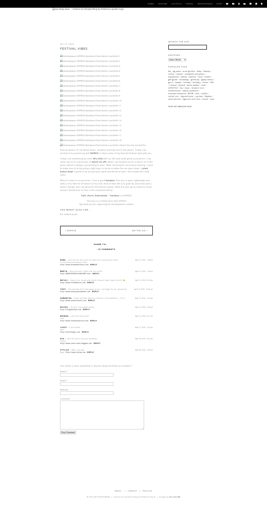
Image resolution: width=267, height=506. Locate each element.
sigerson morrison (191, 99)
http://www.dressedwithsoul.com (74, 265)
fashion (192, 77)
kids (204, 85)
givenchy (195, 79)
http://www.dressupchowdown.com (75, 291)
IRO (212, 82)
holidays (197, 82)
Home (151, 4)
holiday (187, 82)
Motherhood (205, 4)
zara (212, 99)
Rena (63, 260)
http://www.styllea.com (76, 352)
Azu (62, 339)
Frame (208, 77)
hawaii (178, 82)
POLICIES (147, 491)
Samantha (66, 298)
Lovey (63, 327)
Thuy (63, 289)
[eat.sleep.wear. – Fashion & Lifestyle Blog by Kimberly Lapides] (88, 9)
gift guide (173, 79)
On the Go (140, 230)
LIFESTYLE (173, 88)
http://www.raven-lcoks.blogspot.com (76, 343)
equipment (173, 77)
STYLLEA (64, 350)
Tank (83, 195)
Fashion (162, 4)
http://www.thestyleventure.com (74, 321)
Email (63, 380)
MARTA (63, 271)
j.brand (173, 85)
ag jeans (177, 71)
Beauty (207, 71)
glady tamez (207, 79)
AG (169, 71)
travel (205, 99)
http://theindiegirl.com (70, 332)
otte (197, 93)
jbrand (182, 85)
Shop (219, 4)
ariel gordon (189, 71)
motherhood (174, 90)
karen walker (193, 85)
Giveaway (184, 79)
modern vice (198, 88)
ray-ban (199, 96)
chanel (179, 74)
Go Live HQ (174, 497)
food (200, 77)
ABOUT (118, 491)
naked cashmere (190, 90)
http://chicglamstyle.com (70, 309)
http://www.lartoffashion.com (73, 282)
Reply (93, 265)
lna (181, 88)
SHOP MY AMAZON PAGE (180, 106)
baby (199, 71)
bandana (114, 195)
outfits (204, 93)
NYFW (190, 93)
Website (64, 389)
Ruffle (70, 230)
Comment (65, 399)
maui (187, 88)
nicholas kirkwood (177, 93)
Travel (190, 4)
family (184, 77)
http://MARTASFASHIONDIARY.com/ (75, 273)
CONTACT (132, 491)
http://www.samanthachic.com (73, 300)
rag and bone (187, 96)
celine (171, 74)
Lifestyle (176, 4)
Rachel (64, 307)
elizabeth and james (194, 74)
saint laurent (174, 99)
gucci (170, 82)
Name (63, 371)
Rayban (208, 96)
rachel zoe (173, 96)
